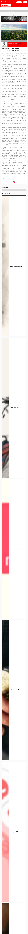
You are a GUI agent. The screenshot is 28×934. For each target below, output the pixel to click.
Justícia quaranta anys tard (16, 266)
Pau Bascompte (13, 44)
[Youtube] (24, 2)
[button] (23, 5)
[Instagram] (21, 2)
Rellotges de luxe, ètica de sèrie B (17, 690)
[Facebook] (17, 2)
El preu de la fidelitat (14, 407)
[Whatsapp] (26, 2)
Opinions (10, 178)
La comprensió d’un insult (16, 832)
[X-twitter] (19, 2)
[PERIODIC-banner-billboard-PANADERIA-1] (14, 22)
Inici (2, 11)
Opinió (5, 11)
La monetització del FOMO (16, 549)
